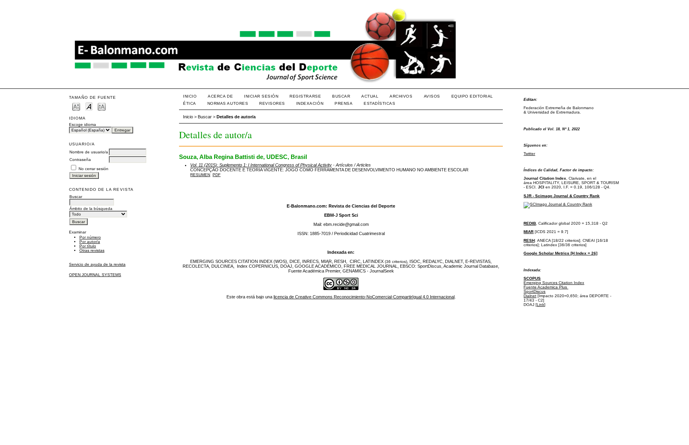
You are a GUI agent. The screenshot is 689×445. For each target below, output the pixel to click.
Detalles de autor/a (236, 116)
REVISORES (272, 103)
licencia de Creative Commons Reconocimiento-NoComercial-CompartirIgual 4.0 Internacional (364, 296)
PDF (216, 175)
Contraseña (80, 159)
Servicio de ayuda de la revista (97, 264)
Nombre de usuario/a (88, 152)
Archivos (401, 96)
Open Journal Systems (95, 274)
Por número (90, 237)
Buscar (341, 96)
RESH (529, 240)
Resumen (200, 175)
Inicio (190, 96)
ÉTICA (189, 103)
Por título (87, 246)
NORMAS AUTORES (227, 103)
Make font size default (89, 106)
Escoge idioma (82, 124)
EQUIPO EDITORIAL (472, 96)
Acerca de (220, 96)
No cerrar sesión (93, 169)
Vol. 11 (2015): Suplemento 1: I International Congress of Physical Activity (261, 165)
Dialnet (530, 296)
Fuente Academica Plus (546, 287)
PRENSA (343, 103)
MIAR (528, 231)
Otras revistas (91, 250)
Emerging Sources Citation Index (554, 282)
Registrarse (305, 96)
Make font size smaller (76, 106)
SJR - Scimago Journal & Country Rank (562, 196)
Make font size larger (102, 106)
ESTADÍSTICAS (379, 103)
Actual (369, 96)
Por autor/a (89, 241)
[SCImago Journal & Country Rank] (558, 204)
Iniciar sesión (261, 96)
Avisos (432, 96)
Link (540, 304)
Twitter (529, 153)
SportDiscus (534, 291)
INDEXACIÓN (309, 103)
